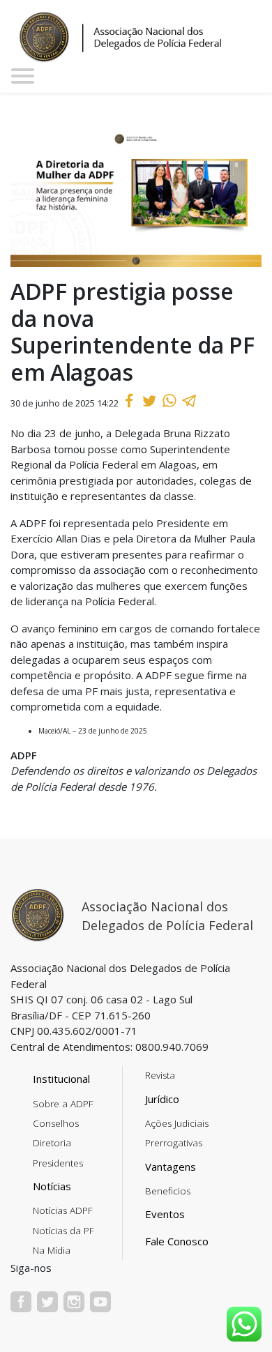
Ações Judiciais (177, 1123)
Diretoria (52, 1143)
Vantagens (170, 1166)
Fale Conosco (177, 1241)
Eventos (165, 1214)
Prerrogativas (173, 1143)
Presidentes (58, 1163)
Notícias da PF (63, 1230)
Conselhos (56, 1123)
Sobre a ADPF (63, 1103)
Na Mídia (51, 1250)
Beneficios (167, 1191)
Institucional (61, 1079)
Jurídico (162, 1099)
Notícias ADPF (63, 1210)
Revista (160, 1075)
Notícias (52, 1186)
